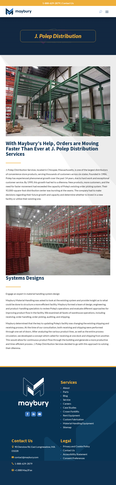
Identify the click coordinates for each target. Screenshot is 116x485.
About (66, 387)
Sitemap (67, 427)
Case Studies (69, 407)
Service (66, 399)
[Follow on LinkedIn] (33, 414)
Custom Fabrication (73, 419)
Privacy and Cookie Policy (76, 446)
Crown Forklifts (71, 411)
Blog (65, 395)
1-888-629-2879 (51, 3)
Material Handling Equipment (78, 423)
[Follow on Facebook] (27, 414)
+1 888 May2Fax (23, 470)
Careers (67, 403)
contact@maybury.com (26, 457)
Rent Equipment (71, 415)
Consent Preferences (74, 458)
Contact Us (67, 3)
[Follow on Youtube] (39, 414)
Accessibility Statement (75, 454)
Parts (66, 391)
